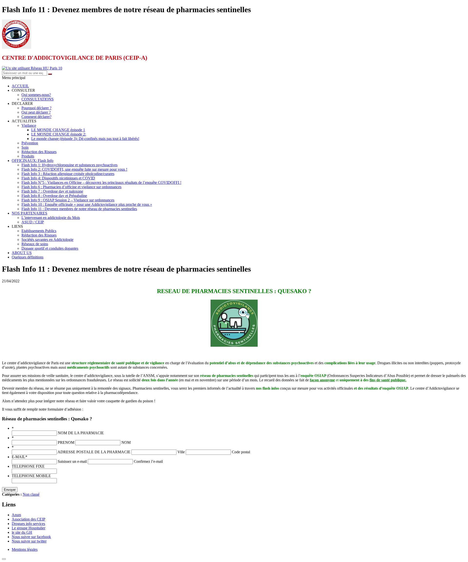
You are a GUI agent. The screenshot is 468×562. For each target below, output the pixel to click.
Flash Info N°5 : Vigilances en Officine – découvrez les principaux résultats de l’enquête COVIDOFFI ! (101, 182)
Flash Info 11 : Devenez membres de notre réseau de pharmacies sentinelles (79, 209)
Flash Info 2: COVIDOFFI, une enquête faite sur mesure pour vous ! (74, 169)
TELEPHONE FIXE (28, 466)
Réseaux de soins (34, 244)
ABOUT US (22, 253)
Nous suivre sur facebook (31, 537)
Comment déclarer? (36, 117)
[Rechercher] (50, 74)
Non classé (31, 494)
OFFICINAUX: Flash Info (32, 160)
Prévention (29, 143)
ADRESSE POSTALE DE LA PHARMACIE (94, 452)
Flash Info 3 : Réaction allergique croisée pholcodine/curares (67, 174)
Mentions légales (25, 549)
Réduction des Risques (39, 152)
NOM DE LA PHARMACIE (81, 433)
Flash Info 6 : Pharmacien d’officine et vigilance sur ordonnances (71, 187)
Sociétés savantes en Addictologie (47, 239)
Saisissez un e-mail (72, 461)
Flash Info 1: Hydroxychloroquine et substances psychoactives (69, 165)
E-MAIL (19, 457)
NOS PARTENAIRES (29, 213)
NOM (126, 442)
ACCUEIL (20, 86)
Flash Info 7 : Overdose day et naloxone (52, 191)
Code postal (241, 452)
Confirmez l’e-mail (148, 461)
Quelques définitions (27, 257)
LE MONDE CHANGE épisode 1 (58, 130)
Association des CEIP (28, 519)
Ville (181, 452)
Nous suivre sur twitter (29, 541)
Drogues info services (28, 524)
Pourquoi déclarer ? (36, 108)
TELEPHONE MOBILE (31, 476)
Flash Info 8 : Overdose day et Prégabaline (54, 196)
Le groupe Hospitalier (28, 528)
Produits (27, 156)
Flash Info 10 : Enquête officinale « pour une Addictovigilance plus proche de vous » (86, 204)
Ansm (16, 515)
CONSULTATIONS (37, 99)
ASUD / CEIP (32, 222)
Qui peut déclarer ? (36, 112)
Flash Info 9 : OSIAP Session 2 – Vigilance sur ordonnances (67, 200)
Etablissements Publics (38, 231)
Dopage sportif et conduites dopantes (49, 248)
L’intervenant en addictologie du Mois (50, 218)
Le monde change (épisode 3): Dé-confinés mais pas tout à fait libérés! (85, 139)
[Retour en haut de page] (4, 559)
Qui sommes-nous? (36, 95)
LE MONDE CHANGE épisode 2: (58, 134)
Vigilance (28, 125)
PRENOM (66, 442)
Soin (25, 147)
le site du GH (22, 532)
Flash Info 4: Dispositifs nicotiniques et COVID (58, 178)
